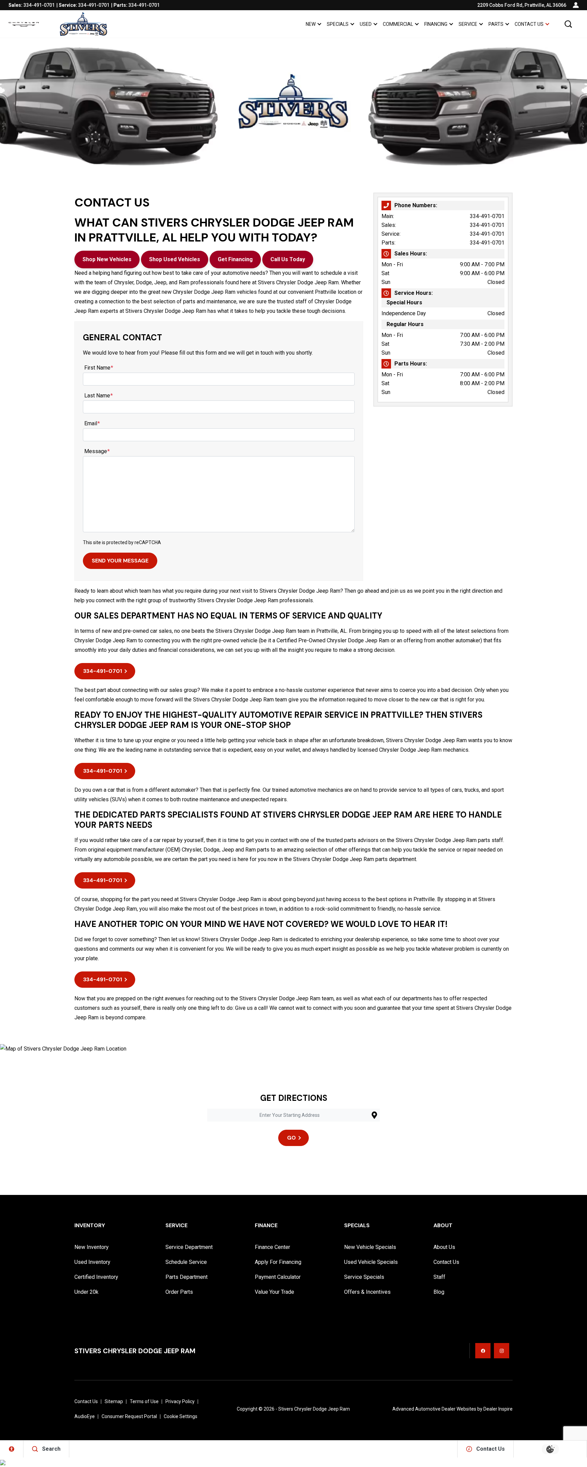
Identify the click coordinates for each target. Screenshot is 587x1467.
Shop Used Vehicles (174, 259)
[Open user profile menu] (576, 5)
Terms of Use (144, 1401)
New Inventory (91, 1247)
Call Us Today (287, 259)
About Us (444, 1247)
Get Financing (235, 259)
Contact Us (529, 24)
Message (97, 451)
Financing (435, 24)
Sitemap (114, 1401)
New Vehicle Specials (370, 1247)
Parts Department (186, 1277)
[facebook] (483, 1350)
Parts (495, 24)
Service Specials (364, 1277)
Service (468, 24)
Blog (438, 1292)
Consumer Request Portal (129, 1416)
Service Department (189, 1247)
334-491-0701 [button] (102, 671)
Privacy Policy (180, 1401)
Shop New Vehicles (107, 259)
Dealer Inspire (498, 1409)
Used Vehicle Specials (371, 1262)
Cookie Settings (180, 1416)
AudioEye (84, 1416)
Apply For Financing (278, 1262)
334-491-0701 (487, 216)
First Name (98, 367)
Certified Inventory (96, 1277)
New (311, 24)
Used (366, 24)
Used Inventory (92, 1262)
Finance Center (272, 1247)
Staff (439, 1277)
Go (291, 1137)
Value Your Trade (274, 1292)
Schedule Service (186, 1262)
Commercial (398, 24)
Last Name (98, 395)
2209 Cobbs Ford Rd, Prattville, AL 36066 (521, 5)
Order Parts (179, 1292)
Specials (338, 24)
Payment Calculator (278, 1277)
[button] (568, 24)
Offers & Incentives (367, 1292)
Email (92, 423)
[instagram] (501, 1350)
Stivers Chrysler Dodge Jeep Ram (314, 1409)
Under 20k (86, 1292)
